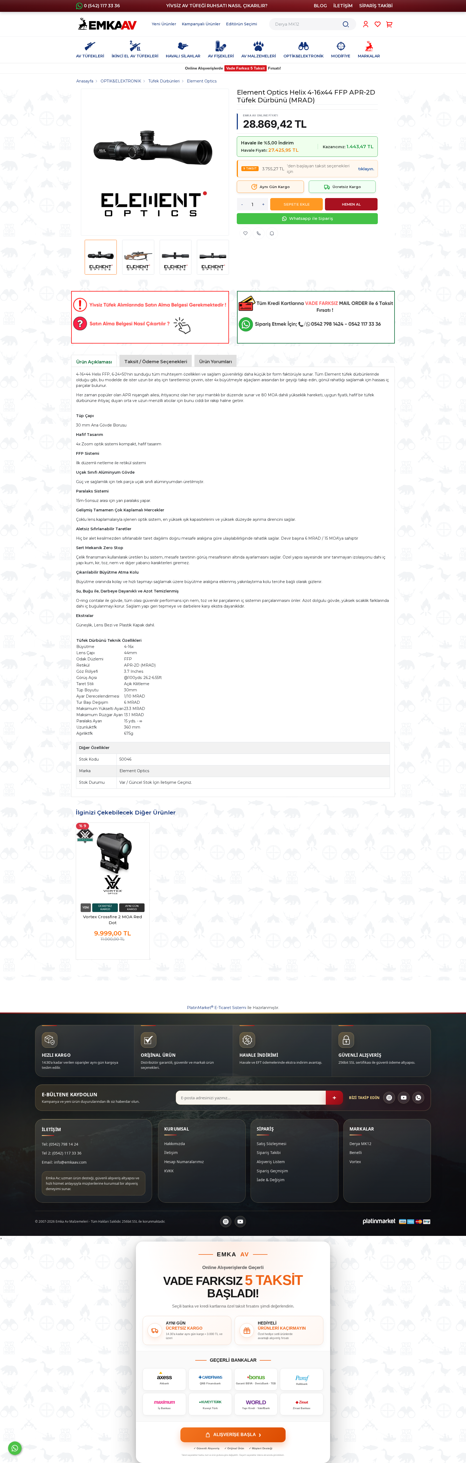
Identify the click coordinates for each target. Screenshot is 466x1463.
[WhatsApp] (418, 1098)
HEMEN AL (351, 204)
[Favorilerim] (377, 24)
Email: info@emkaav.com (64, 1162)
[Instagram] (389, 1098)
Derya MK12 (360, 1143)
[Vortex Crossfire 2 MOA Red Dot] (112, 862)
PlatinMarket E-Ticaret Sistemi (216, 1007)
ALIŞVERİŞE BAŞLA (237, 1435)
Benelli (356, 1152)
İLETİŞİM (343, 5)
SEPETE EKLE (297, 204)
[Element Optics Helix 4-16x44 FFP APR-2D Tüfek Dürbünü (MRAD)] (152, 162)
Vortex (355, 1161)
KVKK (169, 1170)
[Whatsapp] (15, 1448)
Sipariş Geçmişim (272, 1170)
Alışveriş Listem (271, 1161)
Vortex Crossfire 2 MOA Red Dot (112, 919)
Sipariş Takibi (269, 1152)
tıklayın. (366, 168)
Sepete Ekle (112, 950)
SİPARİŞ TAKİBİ (376, 5)
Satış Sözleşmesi (271, 1143)
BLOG (320, 5)
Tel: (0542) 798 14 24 (60, 1144)
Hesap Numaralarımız (184, 1161)
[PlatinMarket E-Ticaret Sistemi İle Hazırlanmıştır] (379, 1222)
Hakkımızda (174, 1143)
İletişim (171, 1152)
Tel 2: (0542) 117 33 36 (61, 1153)
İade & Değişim (271, 1179)
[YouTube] (404, 1098)
